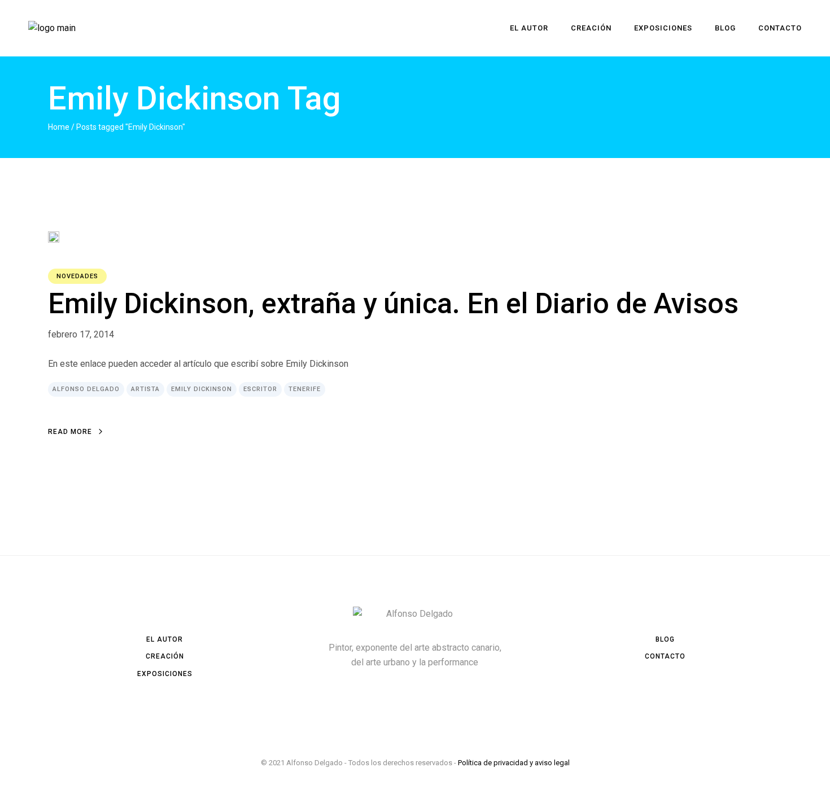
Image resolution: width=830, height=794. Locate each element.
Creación (165, 656)
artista (145, 389)
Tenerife (305, 389)
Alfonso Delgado (86, 389)
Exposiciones (165, 674)
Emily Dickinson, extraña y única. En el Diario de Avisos (393, 303)
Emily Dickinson (201, 389)
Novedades (77, 276)
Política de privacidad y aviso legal (514, 762)
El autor (164, 639)
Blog (665, 639)
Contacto (665, 656)
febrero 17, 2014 (81, 334)
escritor (260, 389)
